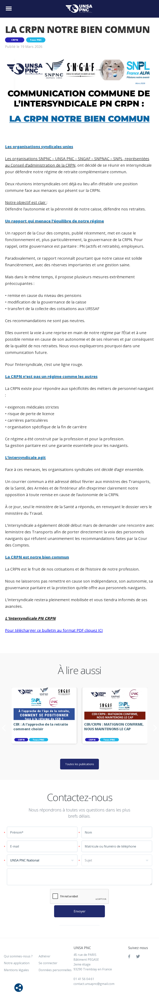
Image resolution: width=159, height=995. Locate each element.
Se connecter (48, 963)
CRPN (14, 39)
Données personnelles (55, 970)
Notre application (16, 963)
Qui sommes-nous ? (18, 956)
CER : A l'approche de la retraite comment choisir (40, 726)
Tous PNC (36, 39)
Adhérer (44, 956)
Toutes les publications (79, 764)
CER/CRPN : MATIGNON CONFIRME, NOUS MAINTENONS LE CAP (114, 726)
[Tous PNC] (80, 8)
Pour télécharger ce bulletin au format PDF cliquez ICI (54, 630)
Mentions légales (16, 970)
